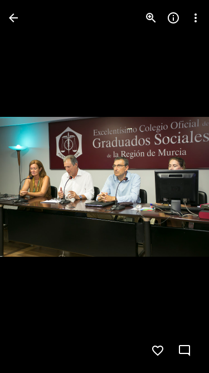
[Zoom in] (151, 18)
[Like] (157, 350)
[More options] (195, 18)
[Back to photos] (13, 17)
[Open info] (173, 18)
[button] (177, 186)
